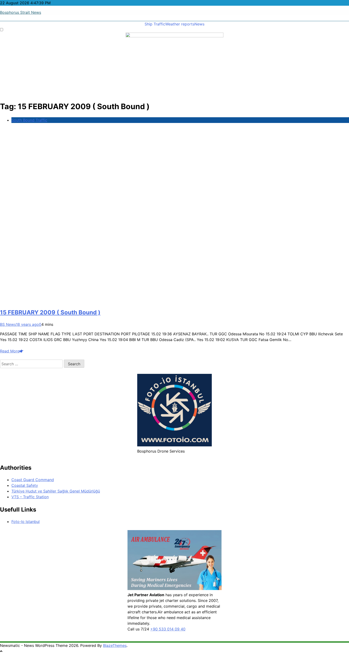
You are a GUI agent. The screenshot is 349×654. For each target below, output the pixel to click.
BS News (8, 324)
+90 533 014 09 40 (167, 629)
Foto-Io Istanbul (25, 521)
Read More (9, 351)
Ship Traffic (155, 24)
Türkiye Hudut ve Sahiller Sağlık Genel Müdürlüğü (55, 491)
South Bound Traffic (29, 120)
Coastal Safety (24, 485)
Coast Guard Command (32, 479)
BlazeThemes (115, 645)
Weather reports (179, 24)
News (199, 24)
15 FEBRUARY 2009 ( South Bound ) (50, 312)
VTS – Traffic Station (30, 496)
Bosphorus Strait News (20, 12)
